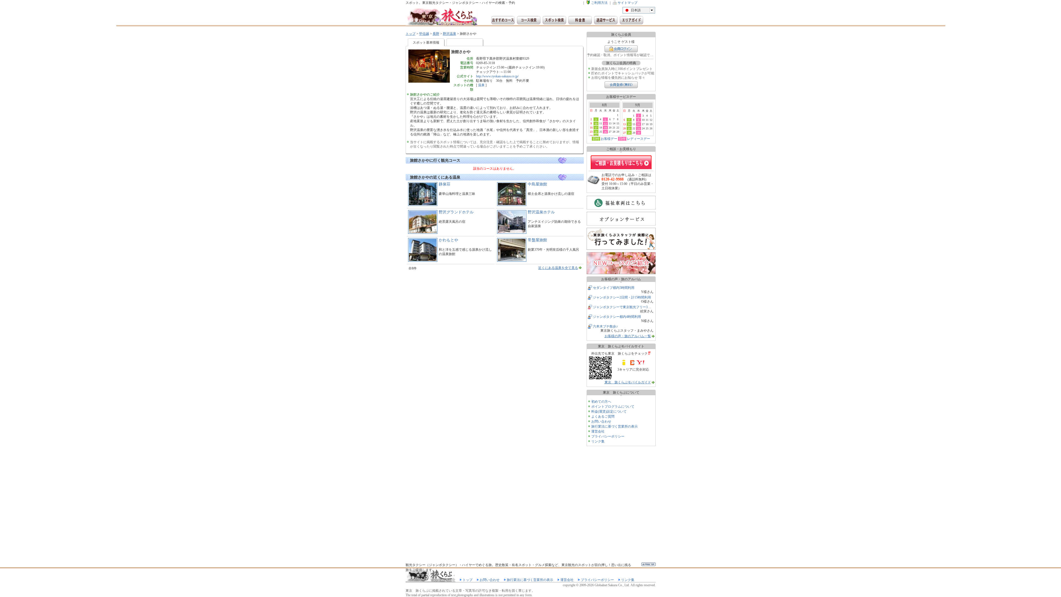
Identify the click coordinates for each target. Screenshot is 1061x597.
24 (596, 131)
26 (605, 131)
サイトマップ (627, 3)
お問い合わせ (601, 421)
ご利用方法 (599, 3)
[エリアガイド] (631, 20)
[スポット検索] (554, 20)
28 (629, 132)
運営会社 (598, 431)
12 (605, 123)
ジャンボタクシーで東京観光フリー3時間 (623, 307)
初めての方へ (601, 402)
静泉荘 (444, 184)
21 (629, 128)
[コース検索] (528, 20)
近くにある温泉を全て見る (558, 268)
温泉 (481, 85)
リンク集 (598, 441)
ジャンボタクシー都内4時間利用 (617, 317)
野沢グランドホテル (456, 212)
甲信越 (424, 34)
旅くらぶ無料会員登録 (621, 84)
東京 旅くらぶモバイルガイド (628, 382)
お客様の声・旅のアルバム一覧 (628, 336)
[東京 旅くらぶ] (441, 17)
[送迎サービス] (606, 20)
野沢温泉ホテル (541, 212)
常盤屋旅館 (537, 240)
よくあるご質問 (602, 416)
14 (629, 124)
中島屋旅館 (537, 184)
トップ (411, 34)
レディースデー (638, 139)
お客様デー (609, 139)
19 (605, 127)
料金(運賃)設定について (609, 411)
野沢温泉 (449, 34)
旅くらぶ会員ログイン (621, 48)
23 (638, 128)
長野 (436, 34)
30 (638, 132)
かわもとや (448, 240)
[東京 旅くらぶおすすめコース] (503, 20)
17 (596, 127)
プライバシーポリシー (607, 436)
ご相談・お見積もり (621, 162)
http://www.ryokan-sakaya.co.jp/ (497, 76)
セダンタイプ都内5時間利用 (613, 288)
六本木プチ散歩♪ (605, 326)
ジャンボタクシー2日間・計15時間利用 (622, 297)
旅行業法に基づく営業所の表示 (614, 426)
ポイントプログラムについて (612, 407)
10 (596, 123)
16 (638, 124)
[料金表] (580, 20)
